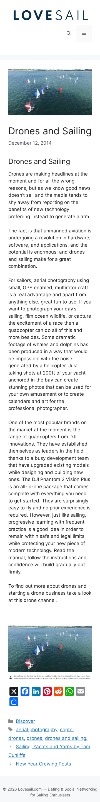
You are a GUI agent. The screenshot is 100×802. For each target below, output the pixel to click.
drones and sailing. (66, 738)
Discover (25, 721)
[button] (68, 33)
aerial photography (36, 729)
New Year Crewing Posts (43, 764)
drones (34, 738)
